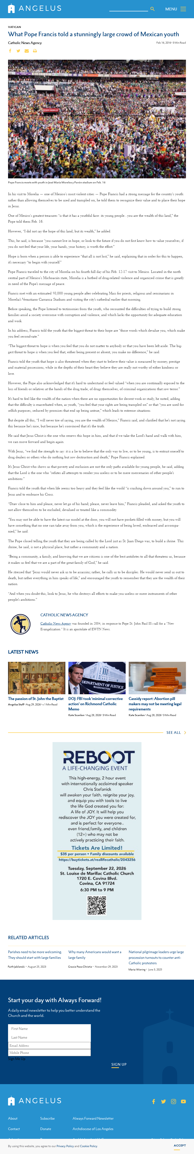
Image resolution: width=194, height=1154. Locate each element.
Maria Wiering (137, 969)
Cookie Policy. (89, 1146)
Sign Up (119, 1064)
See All (174, 732)
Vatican (14, 27)
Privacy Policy (65, 1146)
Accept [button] (180, 1145)
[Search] (152, 9)
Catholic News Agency (25, 43)
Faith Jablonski (16, 967)
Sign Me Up (16, 1059)
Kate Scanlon (76, 715)
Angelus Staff (16, 704)
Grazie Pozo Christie (80, 967)
